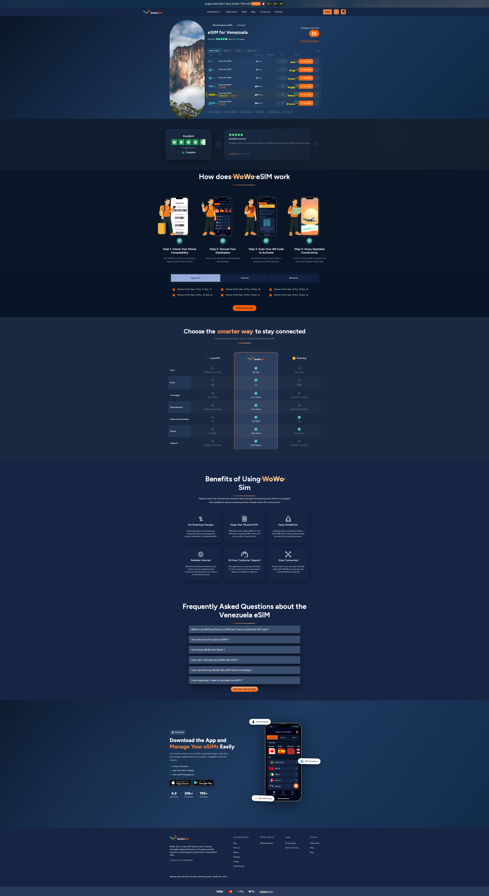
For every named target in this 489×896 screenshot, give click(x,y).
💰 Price (239, 51)
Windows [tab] (293, 278)
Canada (236, 857)
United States (238, 866)
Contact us (265, 12)
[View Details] (316, 61)
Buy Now (307, 61)
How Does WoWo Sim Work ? (208, 649)
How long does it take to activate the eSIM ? (217, 680)
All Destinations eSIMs (222, 25)
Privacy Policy (290, 843)
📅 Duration (252, 51)
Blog (253, 12)
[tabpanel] (244, 290)
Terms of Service (292, 848)
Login (327, 12)
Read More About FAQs (244, 689)
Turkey (236, 861)
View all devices (244, 308)
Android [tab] (245, 278)
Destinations (213, 12)
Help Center (231, 12)
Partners (279, 12)
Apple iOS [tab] (195, 278)
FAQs (244, 12)
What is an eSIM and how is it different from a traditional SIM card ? (230, 629)
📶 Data (228, 51)
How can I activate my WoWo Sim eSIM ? (215, 659)
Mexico (236, 852)
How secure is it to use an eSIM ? (210, 639)
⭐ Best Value (214, 51)
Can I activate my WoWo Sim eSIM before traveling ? (221, 670)
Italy (235, 843)
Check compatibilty (309, 41)
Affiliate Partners (266, 843)
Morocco (237, 848)
